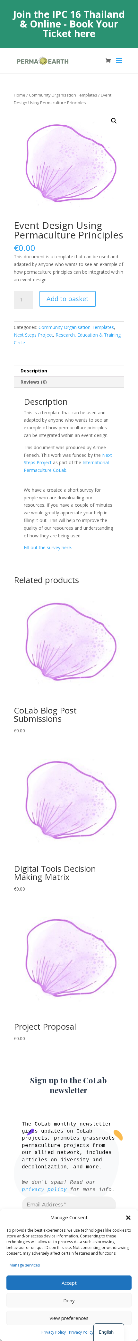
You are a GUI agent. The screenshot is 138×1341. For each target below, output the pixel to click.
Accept (69, 1283)
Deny (69, 1300)
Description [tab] (34, 371)
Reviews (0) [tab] (34, 382)
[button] (128, 1217)
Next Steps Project (33, 335)
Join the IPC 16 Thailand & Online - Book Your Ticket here (69, 24)
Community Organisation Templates (63, 95)
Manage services (25, 1265)
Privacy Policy (53, 1332)
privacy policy (44, 1190)
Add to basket (68, 298)
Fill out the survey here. (48, 547)
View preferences (69, 1318)
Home (19, 95)
